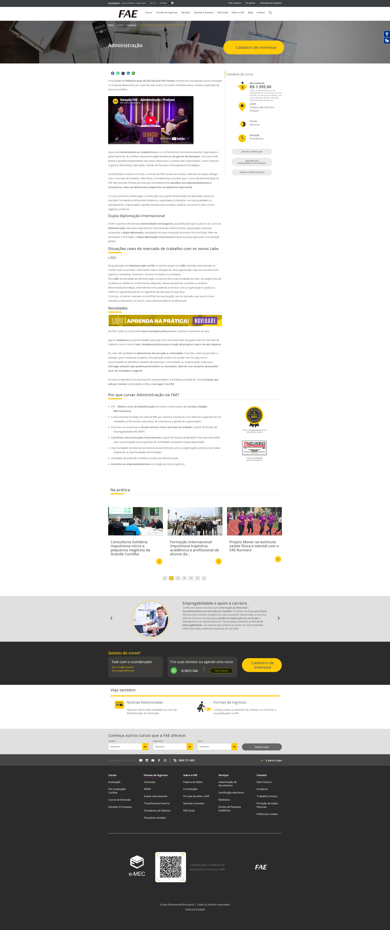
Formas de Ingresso (166, 12)
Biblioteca (224, 799)
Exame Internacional (155, 796)
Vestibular (150, 782)
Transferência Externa (156, 803)
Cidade (111, 741)
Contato (261, 12)
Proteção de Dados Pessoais (267, 805)
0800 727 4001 (187, 760)
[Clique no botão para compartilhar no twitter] (123, 73)
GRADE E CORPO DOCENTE (252, 172)
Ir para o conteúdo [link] (127, 3)
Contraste (163, 3)
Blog (250, 12)
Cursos (149, 13)
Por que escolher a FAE (196, 796)
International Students (271, 3)
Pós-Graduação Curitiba (117, 790)
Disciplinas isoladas (155, 817)
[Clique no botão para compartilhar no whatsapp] (117, 73)
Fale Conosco (264, 782)
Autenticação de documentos (227, 783)
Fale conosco (221, 670)
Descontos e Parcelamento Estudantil (252, 161)
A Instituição (190, 789)
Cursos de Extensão (119, 799)
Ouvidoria (262, 789)
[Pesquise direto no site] (269, 12)
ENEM (147, 789)
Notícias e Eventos (204, 12)
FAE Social (222, 12)
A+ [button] (152, 3)
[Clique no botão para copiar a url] (133, 73)
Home (110, 25)
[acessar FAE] (261, 867)
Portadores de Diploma (157, 810)
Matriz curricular (252, 151)
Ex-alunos (250, 3)
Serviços (185, 12)
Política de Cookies (267, 814)
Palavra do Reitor (193, 782)
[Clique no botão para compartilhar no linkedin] (128, 73)
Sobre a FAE (238, 12)
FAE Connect (234, 3)
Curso (200, 741)
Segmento (158, 741)
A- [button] (155, 3)
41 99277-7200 (189, 670)
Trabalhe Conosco (267, 796)
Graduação (132, 25)
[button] (169, 3)
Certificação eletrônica (231, 792)
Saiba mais (262, 747)
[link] (114, 3)
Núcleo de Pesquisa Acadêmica (229, 808)
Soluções (120, 807)
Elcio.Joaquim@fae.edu (123, 670)
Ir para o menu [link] (140, 3)
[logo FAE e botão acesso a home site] (108, 8)
